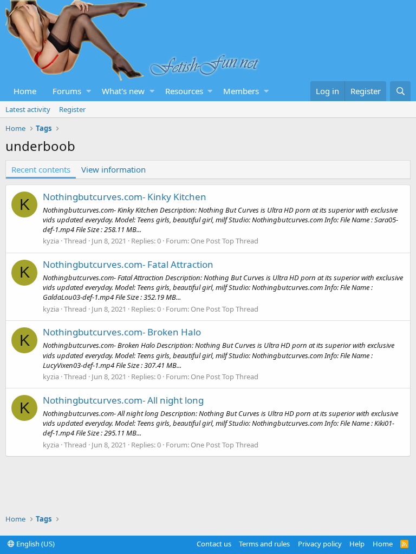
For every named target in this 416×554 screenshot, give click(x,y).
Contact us (214, 544)
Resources (184, 90)
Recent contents (40, 169)
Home (25, 90)
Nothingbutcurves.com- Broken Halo (122, 332)
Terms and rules (264, 544)
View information (113, 169)
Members (241, 90)
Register (72, 109)
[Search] (400, 91)
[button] (88, 91)
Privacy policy (320, 544)
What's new (123, 90)
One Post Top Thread (224, 241)
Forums (67, 90)
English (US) (35, 544)
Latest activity (27, 109)
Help (357, 544)
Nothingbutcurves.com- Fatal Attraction (128, 264)
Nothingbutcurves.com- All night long (123, 400)
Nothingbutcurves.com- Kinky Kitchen (124, 196)
